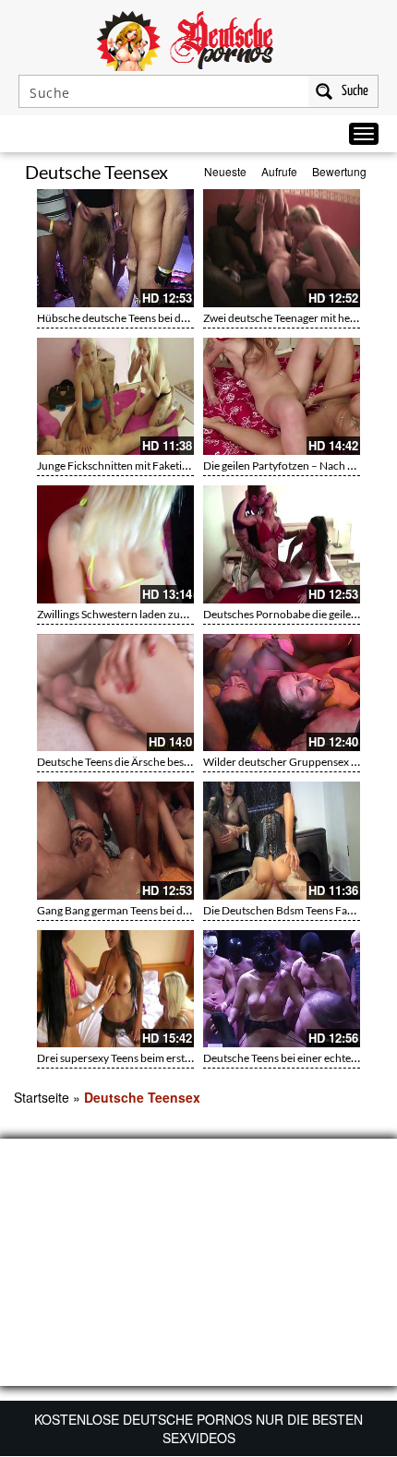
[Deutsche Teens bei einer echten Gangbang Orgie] (281, 989)
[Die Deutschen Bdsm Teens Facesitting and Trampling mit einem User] (281, 841)
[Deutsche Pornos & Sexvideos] (198, 39)
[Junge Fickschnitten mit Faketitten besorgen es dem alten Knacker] (115, 397)
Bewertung (339, 171)
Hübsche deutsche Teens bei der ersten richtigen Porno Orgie (184, 318)
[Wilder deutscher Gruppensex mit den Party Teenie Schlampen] (281, 693)
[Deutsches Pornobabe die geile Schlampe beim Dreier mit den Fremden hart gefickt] (281, 544)
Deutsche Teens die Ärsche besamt (119, 762)
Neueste (225, 171)
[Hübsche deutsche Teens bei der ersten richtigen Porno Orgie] (115, 248)
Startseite (41, 1097)
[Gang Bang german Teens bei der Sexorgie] (115, 841)
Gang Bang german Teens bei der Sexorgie (136, 910)
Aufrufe (279, 171)
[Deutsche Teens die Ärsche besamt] (115, 693)
